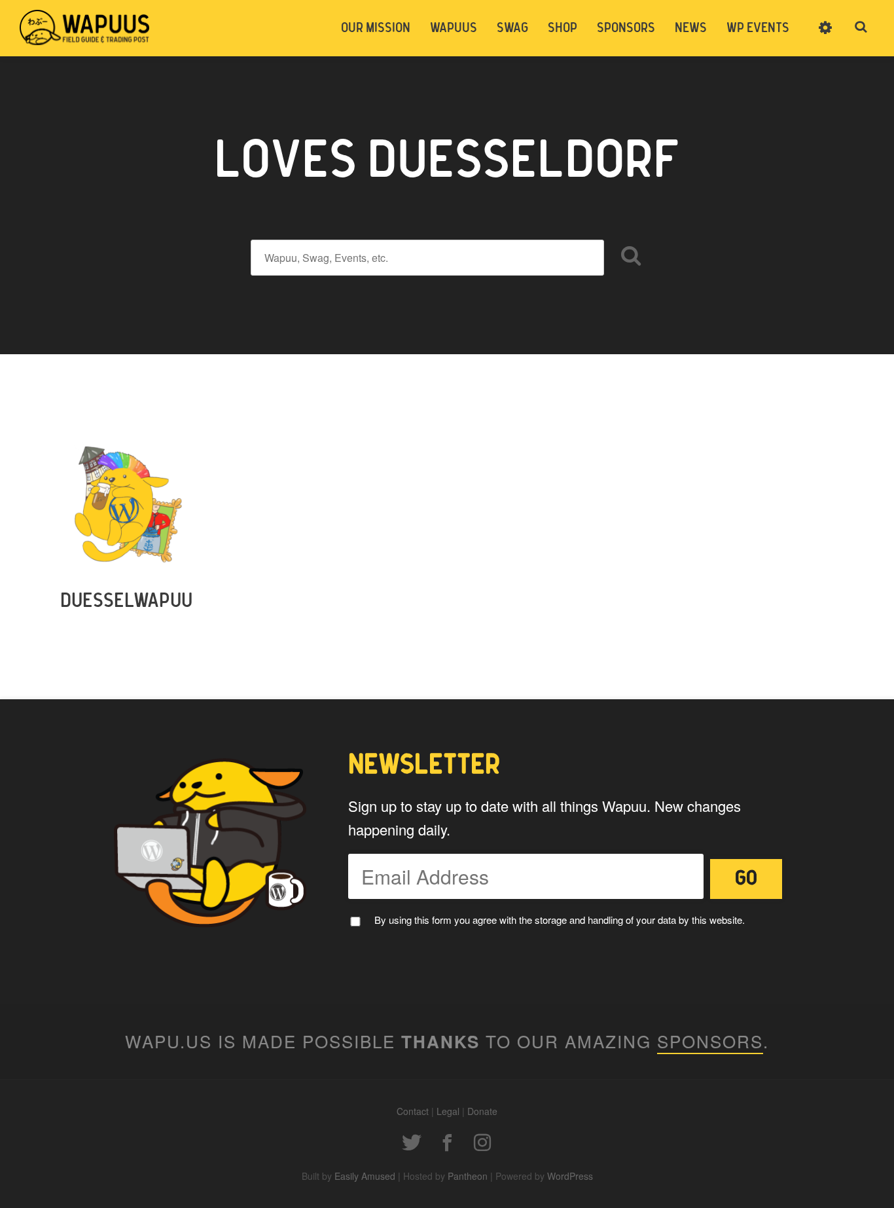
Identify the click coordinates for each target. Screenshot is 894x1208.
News (691, 28)
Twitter (412, 1142)
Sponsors (626, 28)
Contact (413, 1111)
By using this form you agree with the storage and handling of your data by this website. (559, 919)
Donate (482, 1111)
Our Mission (375, 28)
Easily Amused (364, 1175)
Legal (448, 1111)
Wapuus (85, 27)
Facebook (447, 1142)
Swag (512, 28)
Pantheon (468, 1175)
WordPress (570, 1175)
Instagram (482, 1142)
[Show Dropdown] (825, 36)
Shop (562, 28)
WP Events (757, 28)
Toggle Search (861, 27)
